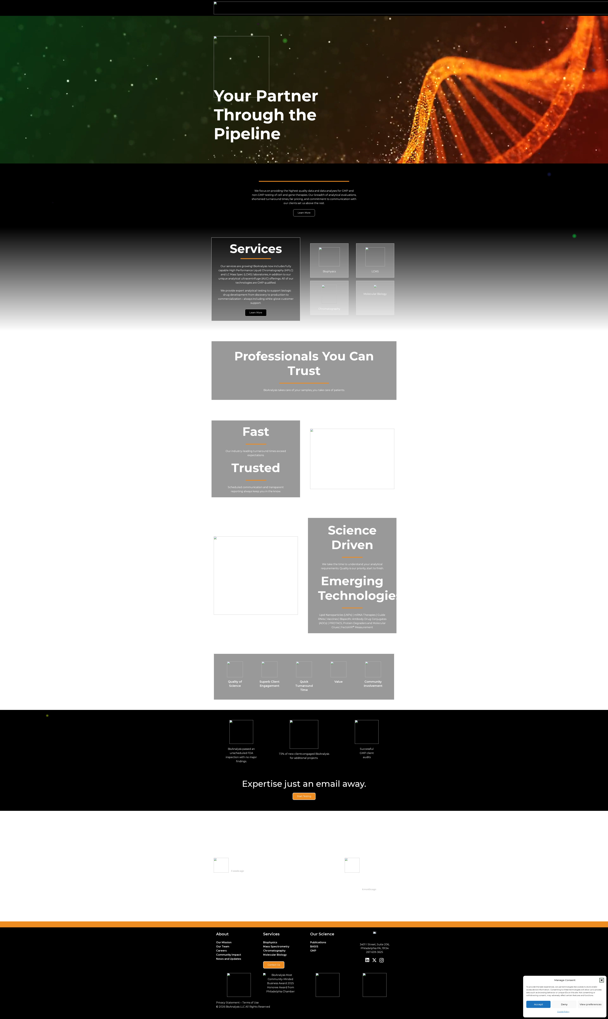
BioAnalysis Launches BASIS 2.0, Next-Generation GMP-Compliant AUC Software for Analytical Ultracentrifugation (377, 872)
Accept (538, 1004)
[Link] (329, 260)
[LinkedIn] (367, 960)
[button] (601, 980)
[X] (374, 960)
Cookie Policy (563, 1011)
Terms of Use (250, 1002)
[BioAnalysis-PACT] (233, 985)
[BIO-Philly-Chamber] (280, 983)
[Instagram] (381, 960)
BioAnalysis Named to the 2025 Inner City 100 (246, 863)
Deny (564, 1004)
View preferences (591, 1004)
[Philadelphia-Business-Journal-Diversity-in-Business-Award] (327, 985)
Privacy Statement (228, 1002)
